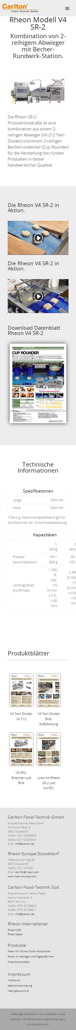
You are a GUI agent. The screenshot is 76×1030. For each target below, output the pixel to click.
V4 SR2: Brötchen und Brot (21, 777)
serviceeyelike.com (38, 1024)
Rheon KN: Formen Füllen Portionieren (29, 951)
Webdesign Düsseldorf (23, 1014)
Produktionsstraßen (19, 962)
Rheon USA (14, 930)
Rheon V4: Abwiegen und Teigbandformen (31, 956)
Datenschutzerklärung (20, 985)
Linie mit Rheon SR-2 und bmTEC (48, 783)
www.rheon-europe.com (22, 876)
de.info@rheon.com (27, 872)
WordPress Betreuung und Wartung (43, 1019)
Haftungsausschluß (18, 991)
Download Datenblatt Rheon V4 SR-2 (34, 330)
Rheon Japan (15, 934)
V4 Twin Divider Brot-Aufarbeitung (48, 719)
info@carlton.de (24, 844)
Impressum (14, 980)
